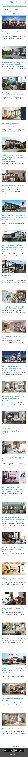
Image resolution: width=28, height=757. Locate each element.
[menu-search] (25, 2)
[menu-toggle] (3, 2)
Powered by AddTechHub (14, 756)
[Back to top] (23, 752)
